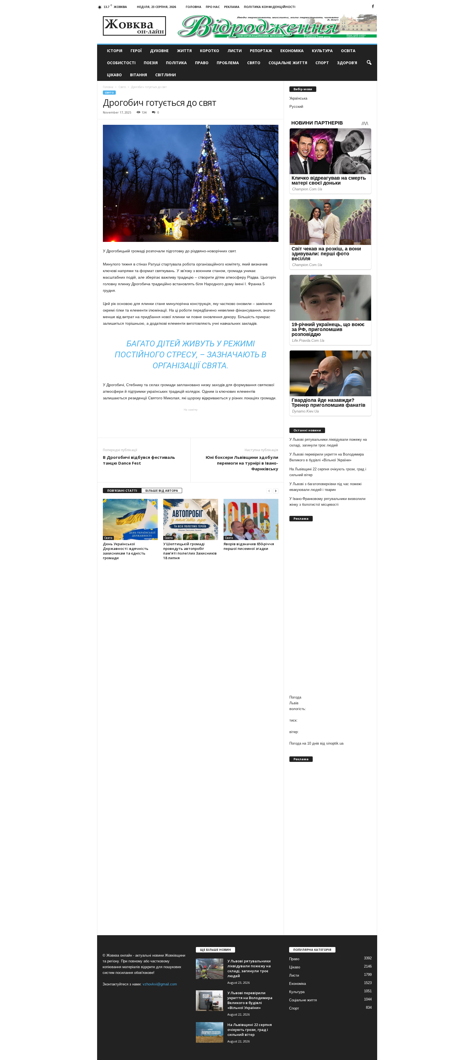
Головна (193, 7)
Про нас (213, 7)
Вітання (138, 74)
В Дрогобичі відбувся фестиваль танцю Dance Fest (139, 460)
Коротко (209, 50)
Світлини (165, 74)
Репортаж (261, 50)
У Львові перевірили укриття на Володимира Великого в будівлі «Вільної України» (326, 457)
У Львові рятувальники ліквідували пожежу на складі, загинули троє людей (328, 442)
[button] (369, 63)
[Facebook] (373, 7)
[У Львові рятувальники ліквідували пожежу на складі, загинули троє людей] (209, 969)
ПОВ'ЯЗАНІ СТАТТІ (122, 490)
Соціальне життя (288, 62)
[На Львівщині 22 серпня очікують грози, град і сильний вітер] (209, 1032)
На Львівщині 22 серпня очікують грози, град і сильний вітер (327, 472)
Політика (176, 62)
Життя (184, 50)
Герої (136, 50)
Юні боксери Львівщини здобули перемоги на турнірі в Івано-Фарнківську (242, 462)
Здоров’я (347, 62)
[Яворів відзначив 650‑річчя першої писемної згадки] (251, 519)
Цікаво (114, 74)
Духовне (159, 50)
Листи (234, 50)
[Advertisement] (190, 422)
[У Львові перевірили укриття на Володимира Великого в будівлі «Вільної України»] (209, 1000)
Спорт (322, 62)
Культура (322, 50)
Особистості (121, 62)
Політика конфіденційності (269, 7)
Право (201, 62)
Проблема (228, 62)
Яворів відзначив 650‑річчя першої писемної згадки (249, 546)
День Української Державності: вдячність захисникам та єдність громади (125, 550)
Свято (253, 62)
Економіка (292, 50)
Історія (114, 50)
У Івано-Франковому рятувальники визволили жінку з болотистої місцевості (327, 502)
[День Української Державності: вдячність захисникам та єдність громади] (130, 519)
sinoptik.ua (334, 743)
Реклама (231, 7)
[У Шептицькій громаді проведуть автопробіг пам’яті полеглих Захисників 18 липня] (190, 519)
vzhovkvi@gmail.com (160, 984)
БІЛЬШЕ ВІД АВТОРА (161, 490)
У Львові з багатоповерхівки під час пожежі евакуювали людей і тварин (325, 487)
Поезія (151, 62)
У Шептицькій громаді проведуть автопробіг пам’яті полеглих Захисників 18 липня (190, 550)
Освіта (348, 50)
